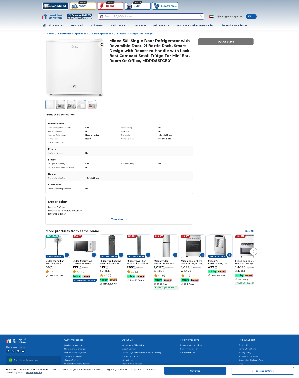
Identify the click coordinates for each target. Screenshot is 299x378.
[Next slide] (250, 248)
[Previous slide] (43, 248)
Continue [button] (195, 371)
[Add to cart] (66, 254)
